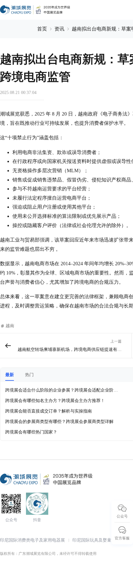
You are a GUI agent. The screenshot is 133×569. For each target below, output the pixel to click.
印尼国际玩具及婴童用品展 (98, 540)
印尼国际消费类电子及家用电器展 (32, 540)
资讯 (59, 28)
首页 (42, 28)
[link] (42, 29)
